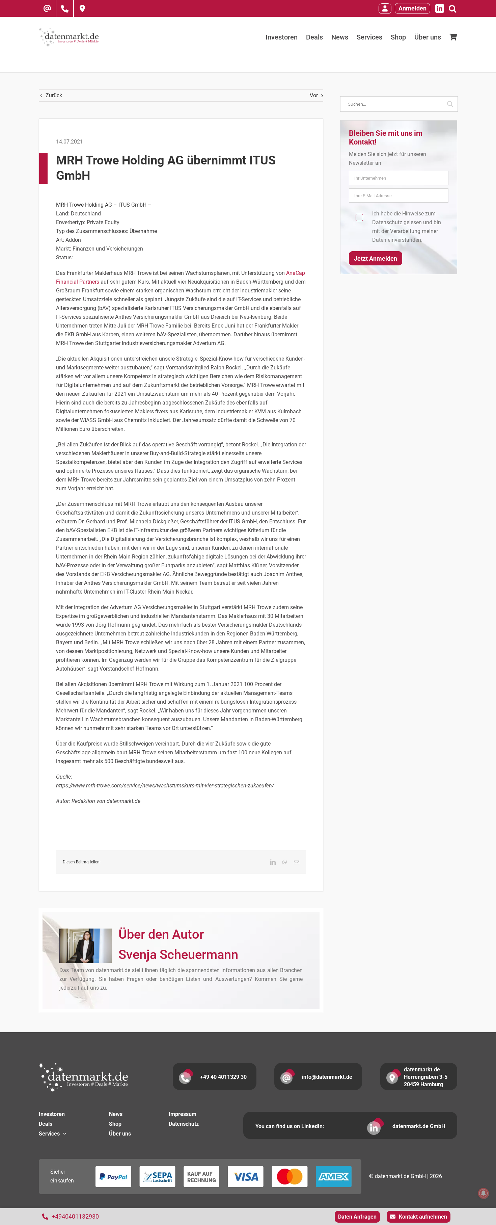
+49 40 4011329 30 (223, 1077)
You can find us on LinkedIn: (289, 1126)
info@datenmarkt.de (327, 1077)
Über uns (120, 1133)
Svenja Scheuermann (178, 954)
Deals (45, 1124)
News (115, 1114)
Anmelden (412, 8)
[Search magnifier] (450, 104)
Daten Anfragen (357, 1217)
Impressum (182, 1114)
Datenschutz (387, 222)
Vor (314, 95)
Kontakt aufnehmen (423, 1217)
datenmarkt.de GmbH (418, 1126)
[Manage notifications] (483, 1193)
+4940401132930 (75, 1216)
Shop (115, 1124)
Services (49, 1133)
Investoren (52, 1114)
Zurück (54, 95)
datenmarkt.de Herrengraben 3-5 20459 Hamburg (425, 1077)
